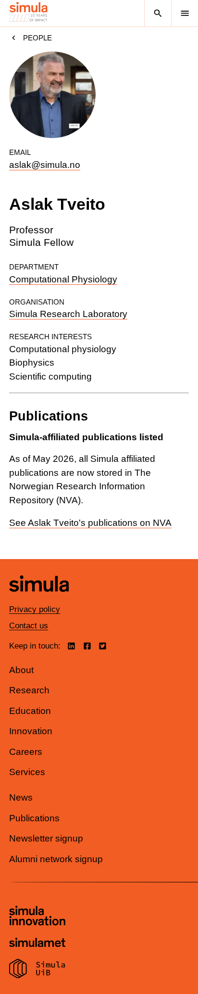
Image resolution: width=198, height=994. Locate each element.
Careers (25, 752)
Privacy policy (34, 609)
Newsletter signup (46, 838)
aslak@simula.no (44, 165)
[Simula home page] (39, 599)
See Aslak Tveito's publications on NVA (90, 523)
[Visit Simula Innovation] (37, 917)
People (37, 38)
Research (29, 690)
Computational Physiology (63, 279)
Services (27, 772)
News (21, 797)
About (21, 670)
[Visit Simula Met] (37, 944)
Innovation (30, 731)
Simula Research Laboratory (68, 314)
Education (30, 711)
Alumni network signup (56, 859)
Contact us (28, 625)
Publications (34, 818)
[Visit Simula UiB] (37, 970)
